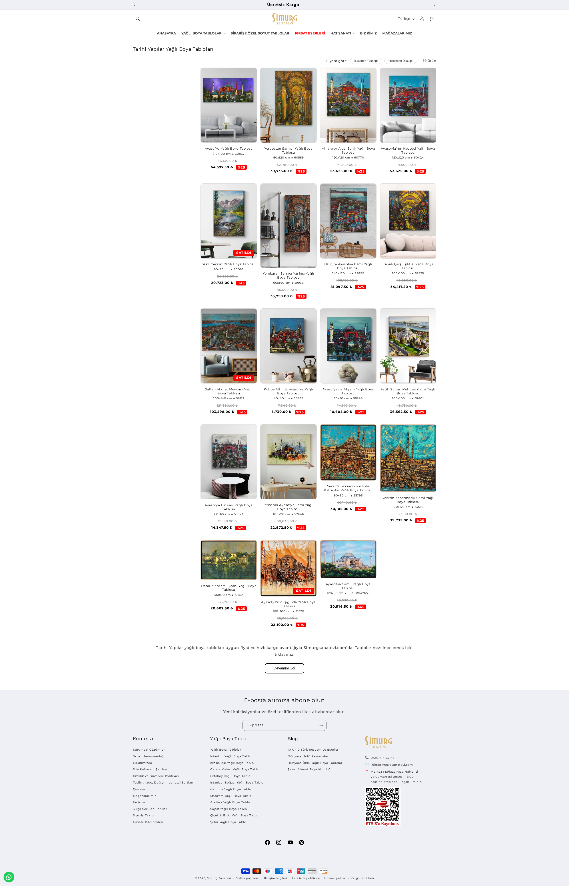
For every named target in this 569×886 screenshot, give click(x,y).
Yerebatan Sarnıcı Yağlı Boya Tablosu (288, 150)
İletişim (139, 802)
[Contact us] (9, 877)
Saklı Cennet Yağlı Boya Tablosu (229, 264)
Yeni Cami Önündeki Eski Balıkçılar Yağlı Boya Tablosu (348, 488)
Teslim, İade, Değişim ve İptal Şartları (163, 782)
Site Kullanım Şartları (150, 769)
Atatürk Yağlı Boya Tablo (230, 802)
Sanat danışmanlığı (148, 756)
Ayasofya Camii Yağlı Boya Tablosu (348, 586)
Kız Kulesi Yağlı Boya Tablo (232, 763)
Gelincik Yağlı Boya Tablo (230, 789)
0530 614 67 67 (383, 757)
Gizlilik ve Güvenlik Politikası (156, 776)
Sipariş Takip (143, 815)
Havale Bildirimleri (148, 822)
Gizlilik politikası (247, 878)
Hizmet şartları (335, 878)
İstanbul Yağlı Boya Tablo (230, 756)
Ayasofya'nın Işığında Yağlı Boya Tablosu (288, 604)
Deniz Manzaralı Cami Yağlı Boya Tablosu (228, 588)
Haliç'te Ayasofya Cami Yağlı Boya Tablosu (348, 266)
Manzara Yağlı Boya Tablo (230, 796)
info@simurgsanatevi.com (392, 764)
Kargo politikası (362, 878)
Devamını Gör (284, 668)
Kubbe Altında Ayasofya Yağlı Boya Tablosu (288, 391)
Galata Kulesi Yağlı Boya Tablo (234, 769)
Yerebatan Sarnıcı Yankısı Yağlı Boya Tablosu (288, 275)
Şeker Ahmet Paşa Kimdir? (309, 769)
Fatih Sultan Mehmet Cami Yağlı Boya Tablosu (408, 391)
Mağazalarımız (144, 796)
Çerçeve (139, 789)
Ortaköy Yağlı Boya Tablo (230, 776)
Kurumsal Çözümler (149, 749)
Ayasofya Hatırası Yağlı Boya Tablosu (229, 507)
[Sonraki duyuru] (435, 4)
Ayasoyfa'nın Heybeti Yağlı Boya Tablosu (408, 150)
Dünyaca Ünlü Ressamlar (308, 756)
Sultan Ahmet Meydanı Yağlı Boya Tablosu (228, 391)
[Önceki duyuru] (134, 4)
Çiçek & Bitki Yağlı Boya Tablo (234, 815)
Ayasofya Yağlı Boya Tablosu (229, 148)
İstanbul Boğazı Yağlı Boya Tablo (236, 782)
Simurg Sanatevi (219, 878)
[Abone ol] (321, 725)
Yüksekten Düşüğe (400, 60)
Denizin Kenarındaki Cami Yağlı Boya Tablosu (408, 500)
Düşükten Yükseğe (366, 60)
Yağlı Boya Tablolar (225, 749)
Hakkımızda (142, 763)
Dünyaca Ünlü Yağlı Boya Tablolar (315, 763)
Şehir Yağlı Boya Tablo (228, 822)
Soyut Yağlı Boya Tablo (228, 809)
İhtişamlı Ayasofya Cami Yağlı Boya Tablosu (288, 507)
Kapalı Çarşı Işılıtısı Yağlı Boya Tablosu (408, 266)
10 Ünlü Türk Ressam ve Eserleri (314, 749)
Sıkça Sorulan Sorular (150, 809)
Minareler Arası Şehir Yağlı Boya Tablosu (348, 150)
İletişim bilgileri (275, 878)
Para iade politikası (306, 878)
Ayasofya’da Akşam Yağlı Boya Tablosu (348, 391)
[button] (138, 19)
